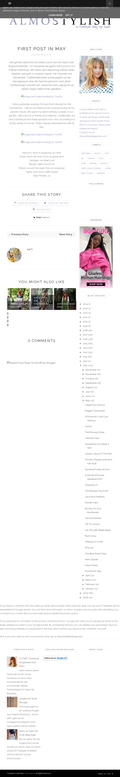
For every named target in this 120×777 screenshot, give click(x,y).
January (89, 588)
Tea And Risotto (93, 518)
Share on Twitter (58, 203)
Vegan (108, 168)
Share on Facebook (28, 203)
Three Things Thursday (91, 168)
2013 (85, 352)
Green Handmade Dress (66, 305)
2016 (85, 339)
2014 (85, 348)
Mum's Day (90, 536)
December (90, 370)
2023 (85, 308)
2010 (85, 365)
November (90, 374)
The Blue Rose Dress (95, 553)
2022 (85, 313)
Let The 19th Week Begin (98, 530)
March (88, 580)
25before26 (86, 153)
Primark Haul (91, 502)
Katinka (93, 163)
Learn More (55, 15)
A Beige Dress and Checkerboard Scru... (41, 302)
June (87, 396)
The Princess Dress (94, 432)
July (87, 391)
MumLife (104, 163)
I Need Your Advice (95, 405)
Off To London (92, 524)
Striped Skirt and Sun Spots (20, 305)
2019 (85, 326)
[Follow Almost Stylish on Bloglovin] (55, 659)
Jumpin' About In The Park (98, 453)
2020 (85, 321)
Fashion (46, 217)
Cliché (88, 426)
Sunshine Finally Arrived (97, 469)
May (87, 400)
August (89, 387)
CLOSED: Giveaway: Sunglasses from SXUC (29, 662)
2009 (85, 593)
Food (100, 158)
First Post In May (93, 571)
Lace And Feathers (94, 496)
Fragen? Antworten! (95, 410)
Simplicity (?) (91, 485)
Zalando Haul (92, 438)
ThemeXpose (29, 773)
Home (83, 163)
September (91, 383)
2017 (85, 334)
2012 (85, 356)
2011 (85, 361)
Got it (69, 15)
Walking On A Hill (94, 541)
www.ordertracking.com (69, 636)
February (90, 584)
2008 (85, 597)
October (89, 378)
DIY (82, 158)
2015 (85, 343)
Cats (107, 153)
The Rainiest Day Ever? (96, 491)
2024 (85, 304)
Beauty (98, 153)
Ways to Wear (87, 173)
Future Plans (91, 565)
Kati (30, 249)
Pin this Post (44, 209)
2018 (85, 330)
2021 (85, 317)
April (87, 575)
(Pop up (89, 547)
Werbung (101, 173)
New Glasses (91, 559)
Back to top (104, 774)
